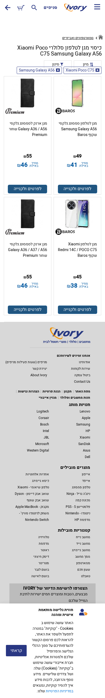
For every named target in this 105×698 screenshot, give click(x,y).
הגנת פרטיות (51, 391)
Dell (87, 456)
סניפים (50, 7)
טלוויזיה (43, 537)
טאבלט (85, 576)
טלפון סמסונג (81, 487)
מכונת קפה (82, 500)
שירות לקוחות (80, 368)
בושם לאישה (40, 576)
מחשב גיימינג (81, 550)
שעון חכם (83, 569)
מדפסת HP (82, 519)
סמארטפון (83, 563)
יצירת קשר (39, 368)
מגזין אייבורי (48, 397)
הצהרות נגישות (28, 391)
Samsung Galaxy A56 (37, 70)
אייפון (86, 474)
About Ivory (38, 375)
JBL (46, 437)
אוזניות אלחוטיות (37, 474)
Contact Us (82, 381)
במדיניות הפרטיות (59, 691)
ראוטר (45, 550)
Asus (86, 450)
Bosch (44, 424)
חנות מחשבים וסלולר (75, 397)
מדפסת (44, 543)
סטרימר (43, 563)
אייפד (86, 480)
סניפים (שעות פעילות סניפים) (26, 362)
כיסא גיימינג (40, 480)
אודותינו (84, 362)
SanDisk (84, 443)
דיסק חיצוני (41, 556)
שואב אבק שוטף (38, 500)
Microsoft (42, 443)
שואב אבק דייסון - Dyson (32, 493)
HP (88, 430)
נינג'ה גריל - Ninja (78, 493)
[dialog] (52, 650)
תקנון (68, 391)
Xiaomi (85, 437)
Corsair (43, 417)
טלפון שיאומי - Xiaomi (33, 487)
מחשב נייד (83, 543)
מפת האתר (82, 391)
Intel (46, 430)
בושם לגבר (41, 569)
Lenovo (85, 411)
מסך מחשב (82, 556)
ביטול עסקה (82, 375)
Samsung (83, 424)
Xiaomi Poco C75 (80, 70)
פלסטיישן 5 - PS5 (78, 506)
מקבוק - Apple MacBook (32, 506)
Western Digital (38, 450)
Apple (86, 417)
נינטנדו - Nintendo (77, 513)
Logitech (43, 411)
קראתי (16, 650)
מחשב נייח (83, 537)
